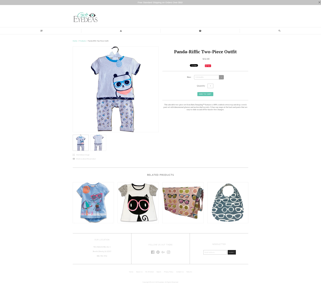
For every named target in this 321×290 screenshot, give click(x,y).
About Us (139, 272)
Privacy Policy (168, 272)
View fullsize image (81, 155)
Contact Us (180, 272)
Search (158, 272)
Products (82, 41)
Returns (189, 272)
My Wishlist (149, 272)
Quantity (201, 85)
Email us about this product (84, 159)
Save (209, 66)
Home (75, 41)
